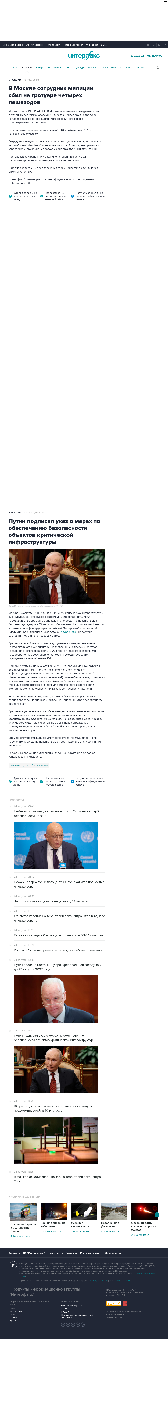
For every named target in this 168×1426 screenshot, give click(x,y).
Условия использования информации (123, 1311)
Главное (13, 67)
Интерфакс (84, 56)
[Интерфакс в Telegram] (68, 1324)
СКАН (64, 1308)
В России (27, 67)
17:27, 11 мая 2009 (31, 80)
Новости (116, 67)
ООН (55, 381)
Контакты (14, 1253)
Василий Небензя (20, 381)
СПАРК (13, 1308)
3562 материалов (20, 1236)
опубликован (69, 632)
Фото (140, 67)
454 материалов (80, 1231)
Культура (79, 67)
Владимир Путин (19, 765)
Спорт (67, 67)
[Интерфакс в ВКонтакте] (73, 1324)
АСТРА (13, 1321)
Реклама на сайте (91, 1253)
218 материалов (140, 1234)
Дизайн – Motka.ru (114, 1317)
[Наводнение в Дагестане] (114, 1218)
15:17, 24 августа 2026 (33, 513)
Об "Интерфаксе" (35, 44)
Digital (104, 67)
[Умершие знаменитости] (84, 1218)
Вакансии (71, 1253)
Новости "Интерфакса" (72, 1305)
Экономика (54, 67)
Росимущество (40, 765)
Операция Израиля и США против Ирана (23, 1228)
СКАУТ (13, 1314)
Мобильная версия (12, 44)
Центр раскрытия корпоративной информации (77, 1316)
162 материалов (110, 1231)
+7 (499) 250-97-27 (121, 1281)
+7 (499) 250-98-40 (98, 1281)
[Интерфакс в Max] (83, 1324)
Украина (37, 381)
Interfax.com (54, 44)
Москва (92, 67)
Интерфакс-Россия (73, 44)
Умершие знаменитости (80, 1224)
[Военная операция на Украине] (54, 1218)
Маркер (13, 1317)
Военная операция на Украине (53, 1224)
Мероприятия (113, 1253)
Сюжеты (129, 67)
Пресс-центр (55, 1253)
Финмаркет (92, 44)
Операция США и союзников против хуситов (143, 1226)
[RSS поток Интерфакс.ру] (78, 1324)
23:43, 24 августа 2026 (34, 226)
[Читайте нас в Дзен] (63, 1324)
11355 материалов (51, 1231)
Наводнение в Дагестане (110, 1224)
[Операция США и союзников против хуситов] (144, 1218)
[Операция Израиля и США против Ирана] (23, 1220)
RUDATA (65, 1312)
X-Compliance (16, 1311)
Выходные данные (115, 1314)
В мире (40, 67)
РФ (47, 381)
